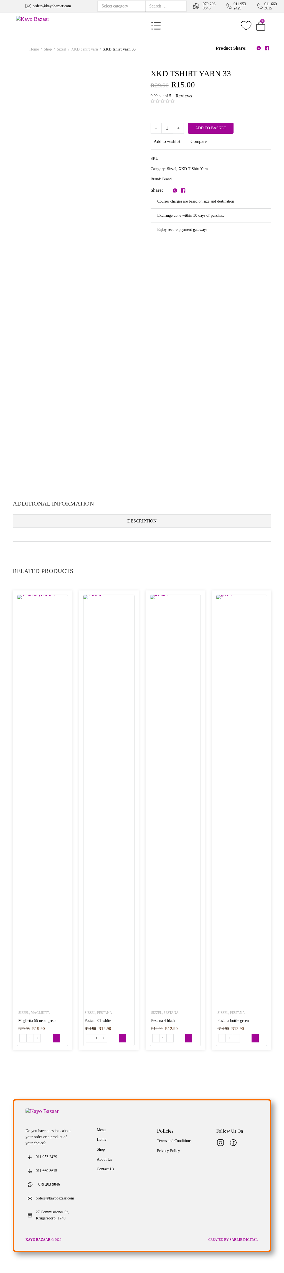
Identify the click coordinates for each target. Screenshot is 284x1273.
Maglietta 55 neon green (37, 1021)
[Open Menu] (156, 26)
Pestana (104, 1013)
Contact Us (105, 1169)
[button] (260, 26)
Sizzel (61, 49)
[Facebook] (267, 48)
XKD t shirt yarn (84, 49)
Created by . (233, 1240)
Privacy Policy (168, 1151)
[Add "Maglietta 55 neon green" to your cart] (56, 1038)
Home (34, 49)
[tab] (142, 521)
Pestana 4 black (163, 1021)
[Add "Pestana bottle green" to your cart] (255, 1038)
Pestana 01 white (98, 1021)
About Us (104, 1159)
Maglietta (40, 1013)
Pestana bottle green (233, 1021)
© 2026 (44, 1240)
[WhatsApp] (259, 48)
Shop (48, 49)
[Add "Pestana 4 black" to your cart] (188, 1038)
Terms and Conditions (174, 1141)
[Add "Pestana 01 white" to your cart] (122, 1038)
